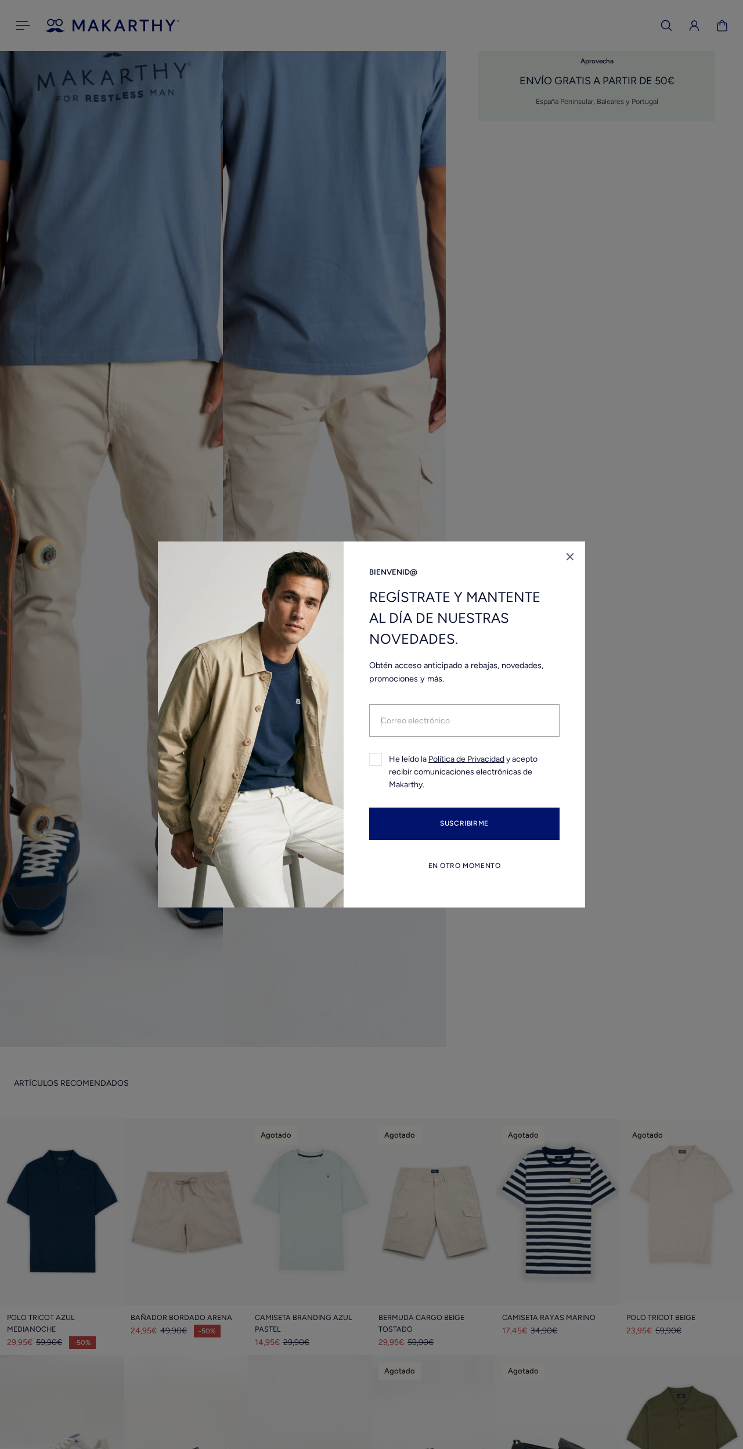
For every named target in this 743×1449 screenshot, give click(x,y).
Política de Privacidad (466, 759)
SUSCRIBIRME (464, 824)
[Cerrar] (570, 556)
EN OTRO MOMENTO (464, 866)
